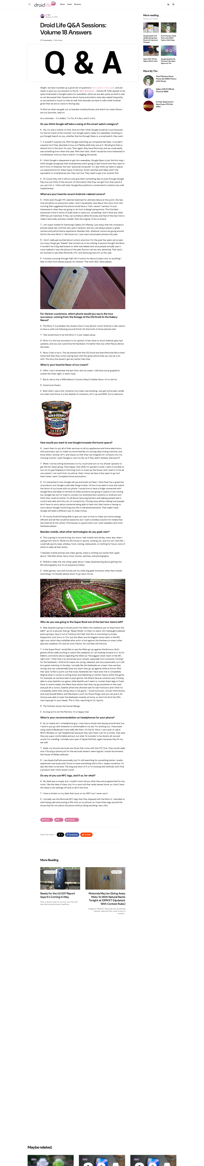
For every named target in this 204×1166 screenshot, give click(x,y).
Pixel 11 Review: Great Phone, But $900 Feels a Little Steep (168, 38)
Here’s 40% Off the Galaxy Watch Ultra (150, 60)
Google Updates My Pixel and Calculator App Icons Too (168, 61)
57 (46, 40)
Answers (47, 820)
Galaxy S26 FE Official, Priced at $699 (165, 90)
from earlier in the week (103, 87)
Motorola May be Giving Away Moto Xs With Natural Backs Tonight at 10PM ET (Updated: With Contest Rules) (107, 899)
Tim (48, 15)
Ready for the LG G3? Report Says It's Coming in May (57, 895)
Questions (73, 820)
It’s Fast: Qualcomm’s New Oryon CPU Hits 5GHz (164, 104)
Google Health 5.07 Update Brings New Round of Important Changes (150, 39)
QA (59, 820)
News (33, 1159)
